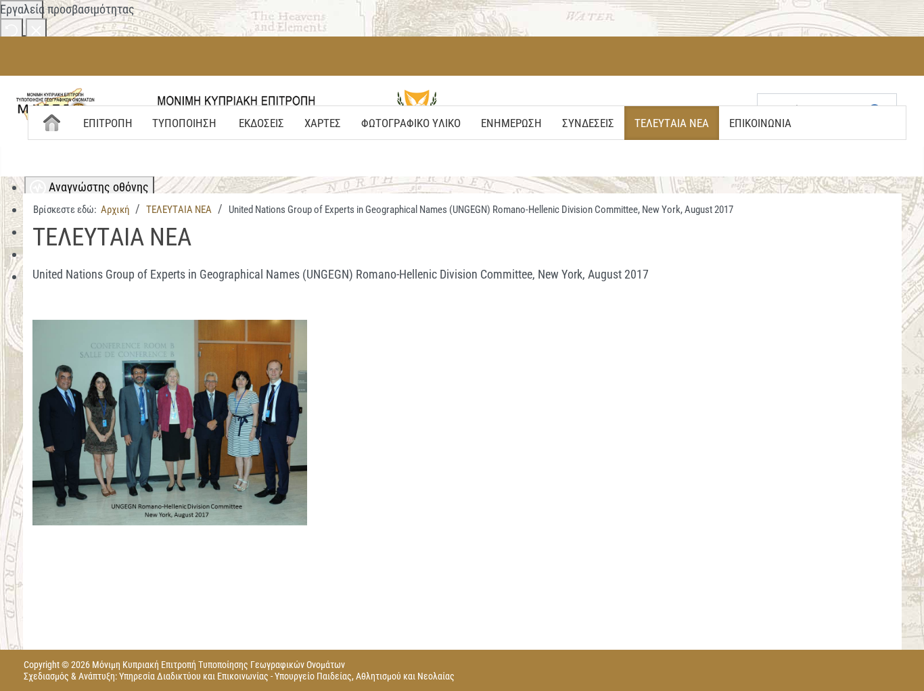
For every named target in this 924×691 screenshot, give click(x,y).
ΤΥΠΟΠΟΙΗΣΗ (184, 123)
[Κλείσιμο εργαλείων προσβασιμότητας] (36, 29)
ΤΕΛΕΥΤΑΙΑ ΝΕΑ (671, 123)
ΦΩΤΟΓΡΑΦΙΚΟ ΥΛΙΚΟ (411, 123)
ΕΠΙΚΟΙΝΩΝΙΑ (760, 123)
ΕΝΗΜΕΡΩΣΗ (511, 123)
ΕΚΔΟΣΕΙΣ (261, 123)
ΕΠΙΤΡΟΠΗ (108, 123)
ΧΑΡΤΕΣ (322, 123)
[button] (174, 421)
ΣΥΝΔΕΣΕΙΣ (588, 123)
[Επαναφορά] (11, 29)
